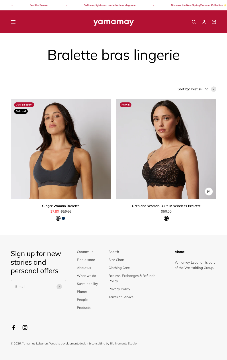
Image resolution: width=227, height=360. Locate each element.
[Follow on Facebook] (14, 328)
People (82, 299)
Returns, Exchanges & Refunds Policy (132, 278)
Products (83, 307)
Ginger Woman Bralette (60, 206)
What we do (86, 276)
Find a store (86, 260)
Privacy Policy (119, 289)
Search (114, 252)
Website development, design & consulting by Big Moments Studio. (93, 343)
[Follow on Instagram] (25, 328)
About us (84, 268)
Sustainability (87, 284)
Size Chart (116, 260)
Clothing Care (119, 268)
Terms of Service (121, 297)
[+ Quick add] (209, 192)
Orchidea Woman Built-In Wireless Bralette (166, 206)
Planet (82, 292)
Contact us (85, 252)
